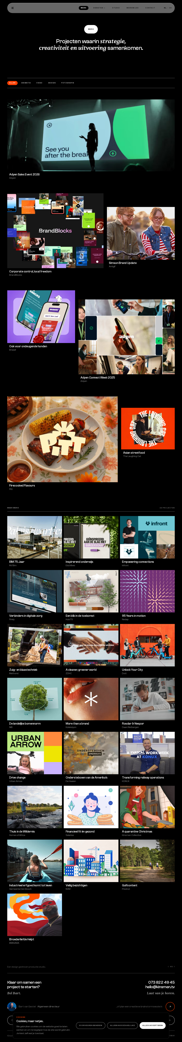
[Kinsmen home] (12, 8)
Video (39, 83)
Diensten (98, 8)
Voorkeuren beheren (90, 1025)
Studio (116, 8)
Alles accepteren (152, 1025)
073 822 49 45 (161, 982)
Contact (150, 8)
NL (165, 8)
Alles (12, 83)
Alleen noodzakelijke (122, 1025)
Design (52, 83)
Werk (83, 8)
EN (170, 8)
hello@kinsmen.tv (160, 987)
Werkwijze (132, 8)
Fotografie (67, 83)
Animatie (26, 83)
